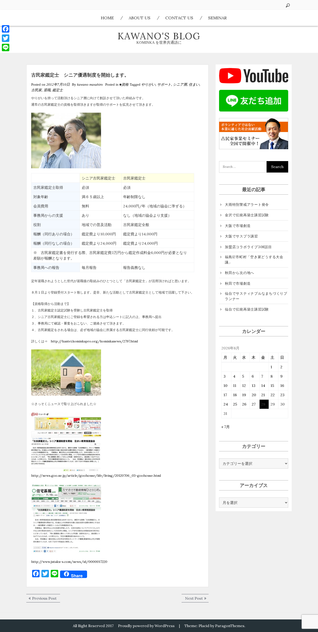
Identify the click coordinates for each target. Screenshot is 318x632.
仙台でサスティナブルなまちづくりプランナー (256, 296)
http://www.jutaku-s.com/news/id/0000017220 (69, 562)
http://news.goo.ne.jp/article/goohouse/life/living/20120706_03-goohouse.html (96, 475)
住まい (194, 84)
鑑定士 (57, 90)
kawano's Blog (159, 36)
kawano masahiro (90, 84)
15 (272, 385)
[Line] (5, 47)
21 (263, 394)
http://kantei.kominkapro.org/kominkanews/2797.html (94, 341)
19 (244, 394)
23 (282, 394)
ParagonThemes (229, 625)
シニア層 (180, 84)
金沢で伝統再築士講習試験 (247, 215)
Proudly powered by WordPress (146, 625)
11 (234, 385)
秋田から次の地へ (239, 272)
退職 (47, 90)
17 (225, 394)
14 (263, 385)
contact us (179, 17)
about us (139, 17)
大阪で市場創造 (237, 225)
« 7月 (225, 426)
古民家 (36, 90)
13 (253, 385)
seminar (217, 17)
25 (235, 404)
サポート (164, 84)
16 (282, 385)
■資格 (124, 84)
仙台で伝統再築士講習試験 (247, 309)
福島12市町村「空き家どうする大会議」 (254, 259)
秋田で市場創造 (237, 283)
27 (254, 404)
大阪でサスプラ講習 (241, 236)
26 (244, 404)
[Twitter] (5, 38)
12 (244, 385)
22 (273, 394)
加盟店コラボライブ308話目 (248, 247)
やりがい (148, 84)
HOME (107, 17)
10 (225, 385)
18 (235, 394)
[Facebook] (5, 29)
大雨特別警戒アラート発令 (247, 204)
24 (225, 404)
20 (254, 394)
